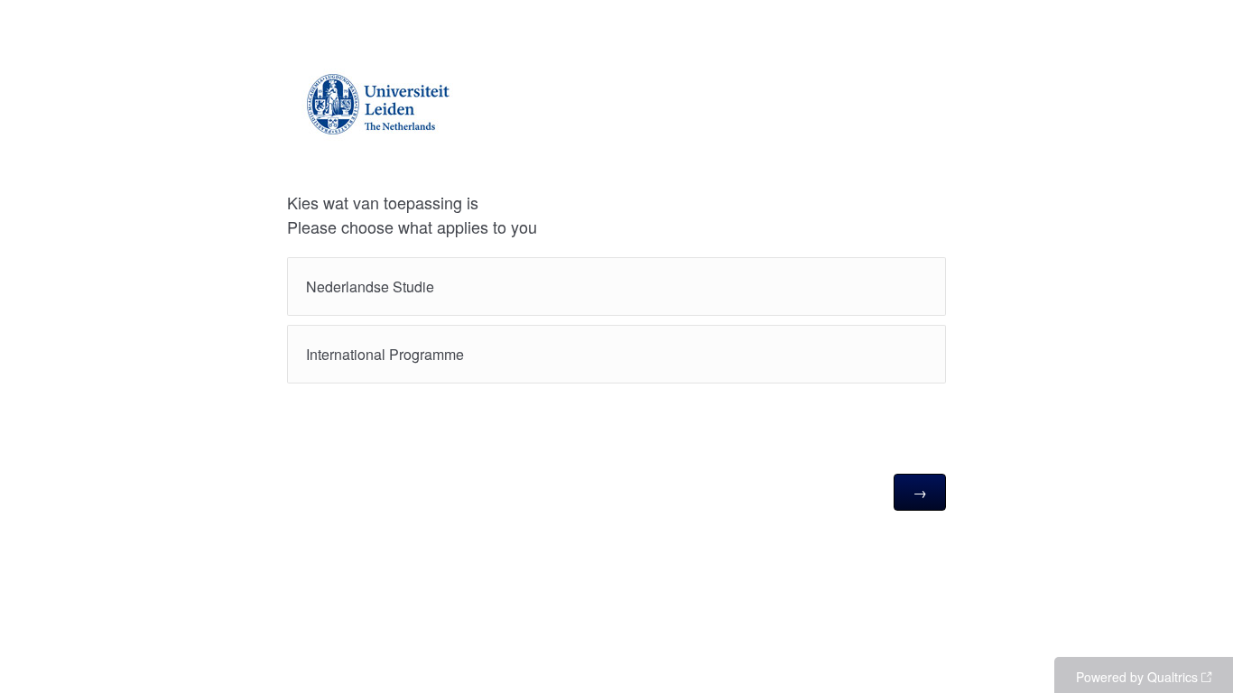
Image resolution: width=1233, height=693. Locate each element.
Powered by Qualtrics (1137, 677)
